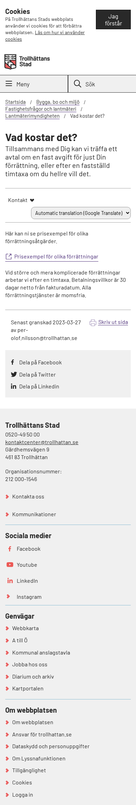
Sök (90, 83)
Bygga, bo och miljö (58, 102)
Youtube (27, 564)
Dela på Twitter (37, 374)
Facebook (28, 548)
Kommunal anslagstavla (41, 652)
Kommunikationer (34, 514)
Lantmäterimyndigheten (32, 116)
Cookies (22, 782)
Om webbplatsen (32, 722)
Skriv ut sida (113, 321)
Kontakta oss (28, 496)
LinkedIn (27, 580)
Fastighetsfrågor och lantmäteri (40, 109)
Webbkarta (25, 628)
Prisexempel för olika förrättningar (56, 256)
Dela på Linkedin (39, 386)
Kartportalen (28, 688)
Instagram (29, 596)
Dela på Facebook (40, 362)
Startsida (15, 102)
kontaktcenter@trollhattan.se (41, 442)
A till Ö (20, 640)
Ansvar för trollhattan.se (42, 734)
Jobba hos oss (29, 664)
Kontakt (18, 199)
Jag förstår (113, 19)
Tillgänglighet (29, 770)
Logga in (22, 794)
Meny (23, 83)
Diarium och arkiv (33, 676)
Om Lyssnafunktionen (39, 758)
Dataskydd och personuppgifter (51, 746)
